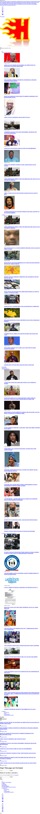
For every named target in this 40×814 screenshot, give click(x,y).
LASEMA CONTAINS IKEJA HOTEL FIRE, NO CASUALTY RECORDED (20, 656)
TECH (5, 713)
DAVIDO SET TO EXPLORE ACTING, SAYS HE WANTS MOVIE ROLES (20, 519)
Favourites (2, 16)
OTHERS (3, 711)
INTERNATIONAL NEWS (9, 715)
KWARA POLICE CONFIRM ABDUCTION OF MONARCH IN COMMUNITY (21, 306)
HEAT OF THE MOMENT (6, 52)
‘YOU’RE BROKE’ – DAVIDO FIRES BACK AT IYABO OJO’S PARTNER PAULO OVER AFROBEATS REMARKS (20, 499)
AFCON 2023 (6, 712)
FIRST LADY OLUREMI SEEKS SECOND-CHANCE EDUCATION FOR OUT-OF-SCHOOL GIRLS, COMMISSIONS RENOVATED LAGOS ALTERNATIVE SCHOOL (21, 693)
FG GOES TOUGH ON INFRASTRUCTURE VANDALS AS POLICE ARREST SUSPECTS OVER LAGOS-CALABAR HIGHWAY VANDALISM (21, 553)
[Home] (2, 51)
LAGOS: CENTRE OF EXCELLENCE (9, 533)
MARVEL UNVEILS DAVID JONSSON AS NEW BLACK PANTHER (19, 531)
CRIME (3, 214)
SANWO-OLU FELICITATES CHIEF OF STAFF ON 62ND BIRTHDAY (20, 148)
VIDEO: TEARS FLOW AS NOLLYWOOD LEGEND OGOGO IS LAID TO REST (18, 763)
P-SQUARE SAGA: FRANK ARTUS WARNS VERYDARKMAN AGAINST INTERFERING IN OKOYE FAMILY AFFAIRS (20, 485)
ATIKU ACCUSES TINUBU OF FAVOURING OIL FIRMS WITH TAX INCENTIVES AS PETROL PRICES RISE (19, 66)
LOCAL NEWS (7, 714)
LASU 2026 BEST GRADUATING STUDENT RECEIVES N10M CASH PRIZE (21, 645)
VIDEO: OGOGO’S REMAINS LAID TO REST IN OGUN (17, 117)
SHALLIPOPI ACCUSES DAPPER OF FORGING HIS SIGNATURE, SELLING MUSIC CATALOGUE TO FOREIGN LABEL (22, 413)
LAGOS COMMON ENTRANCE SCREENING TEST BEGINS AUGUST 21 (21, 587)
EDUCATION (4, 367)
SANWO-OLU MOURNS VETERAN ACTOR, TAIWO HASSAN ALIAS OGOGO (18, 753)
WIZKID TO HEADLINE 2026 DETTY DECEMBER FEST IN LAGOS (20, 709)
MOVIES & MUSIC (5, 368)
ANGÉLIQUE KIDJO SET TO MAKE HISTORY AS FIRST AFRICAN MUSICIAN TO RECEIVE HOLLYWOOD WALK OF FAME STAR (19, 398)
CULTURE (4, 366)
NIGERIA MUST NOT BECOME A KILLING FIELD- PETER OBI (19, 364)
